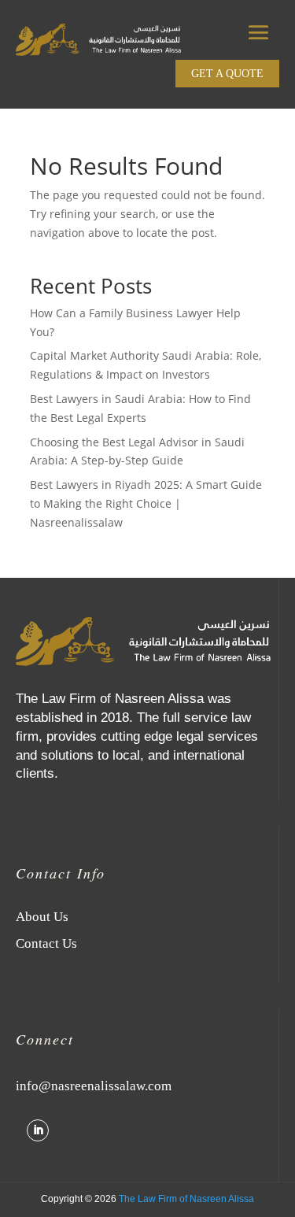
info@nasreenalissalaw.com (93, 1085)
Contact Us (46, 943)
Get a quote (227, 74)
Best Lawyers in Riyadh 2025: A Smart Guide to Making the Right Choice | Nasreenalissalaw (146, 503)
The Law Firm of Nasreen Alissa (186, 1198)
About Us (42, 916)
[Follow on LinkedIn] (38, 1130)
